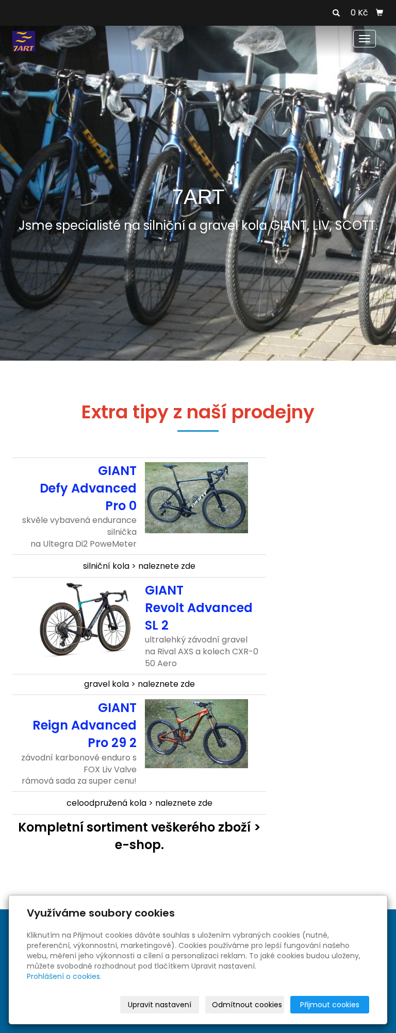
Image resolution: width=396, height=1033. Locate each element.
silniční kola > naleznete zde (139, 566)
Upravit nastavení (159, 1005)
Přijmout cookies (329, 1005)
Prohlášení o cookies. (64, 976)
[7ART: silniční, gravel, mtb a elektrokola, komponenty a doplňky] (23, 40)
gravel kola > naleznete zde (139, 684)
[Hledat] (336, 13)
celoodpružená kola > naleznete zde (139, 803)
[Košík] (379, 13)
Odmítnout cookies (247, 1005)
